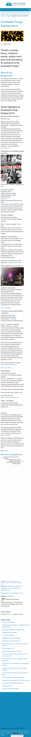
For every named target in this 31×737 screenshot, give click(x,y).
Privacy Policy (8, 733)
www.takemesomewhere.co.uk (9, 364)
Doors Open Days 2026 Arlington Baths (12, 683)
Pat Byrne (11, 596)
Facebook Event (5, 148)
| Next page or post (17, 593)
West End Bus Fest (7, 686)
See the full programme (6, 74)
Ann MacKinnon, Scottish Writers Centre (13, 677)
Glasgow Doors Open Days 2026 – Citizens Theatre (16, 680)
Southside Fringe (5, 16)
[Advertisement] (12, 522)
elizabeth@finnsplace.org (14, 262)
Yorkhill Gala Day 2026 (8, 622)
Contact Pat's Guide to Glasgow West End (12, 731)
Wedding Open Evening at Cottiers (11, 638)
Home (2, 12)
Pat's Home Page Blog (11, 582)
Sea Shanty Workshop (8, 635)
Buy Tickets (11, 319)
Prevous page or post (6, 593)
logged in (10, 614)
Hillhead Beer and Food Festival (11, 641)
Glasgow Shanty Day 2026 (9, 632)
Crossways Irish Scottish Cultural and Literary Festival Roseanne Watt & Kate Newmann (13, 461)
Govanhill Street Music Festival (10, 688)
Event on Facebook (6, 307)
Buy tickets (4, 198)
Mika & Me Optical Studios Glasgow (11, 651)
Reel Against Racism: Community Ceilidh (13, 629)
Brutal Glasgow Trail (7, 648)
